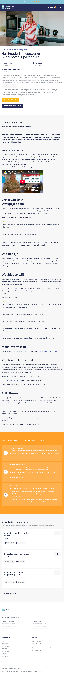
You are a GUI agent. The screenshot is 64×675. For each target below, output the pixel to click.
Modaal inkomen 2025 (39, 623)
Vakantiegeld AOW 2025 (40, 626)
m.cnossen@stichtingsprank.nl (12, 380)
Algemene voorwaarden (26, 671)
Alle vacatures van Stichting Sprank (16, 50)
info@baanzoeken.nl (38, 641)
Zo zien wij (12, 403)
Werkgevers (5, 651)
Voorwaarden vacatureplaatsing (10, 671)
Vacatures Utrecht (7, 628)
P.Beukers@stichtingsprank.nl (48, 351)
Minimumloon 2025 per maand (42, 628)
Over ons (4, 648)
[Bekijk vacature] (32, 539)
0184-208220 (36, 643)
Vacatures (5, 643)
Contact (4, 653)
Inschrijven (5, 656)
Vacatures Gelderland (8, 626)
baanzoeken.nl (36, 650)
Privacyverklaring (38, 671)
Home (3, 641)
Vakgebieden (6, 646)
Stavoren (10, 150)
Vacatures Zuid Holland (9, 623)
